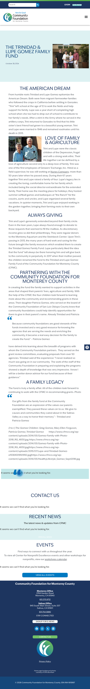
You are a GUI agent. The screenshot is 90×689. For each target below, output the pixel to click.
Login (67, 5)
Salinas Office (45, 603)
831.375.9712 (45, 600)
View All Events (45, 575)
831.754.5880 (45, 612)
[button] (87, 347)
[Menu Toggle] (86, 16)
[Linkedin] (53, 628)
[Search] (37, 5)
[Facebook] (36, 628)
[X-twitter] (47, 628)
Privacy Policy (45, 662)
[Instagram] (42, 628)
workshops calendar (56, 559)
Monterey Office (45, 591)
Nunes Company (59, 172)
